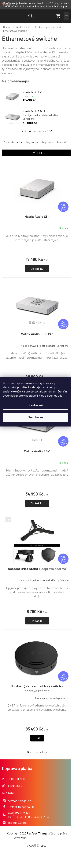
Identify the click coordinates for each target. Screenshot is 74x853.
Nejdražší (47, 141)
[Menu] (66, 16)
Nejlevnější (32, 141)
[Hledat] (30, 16)
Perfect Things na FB (21, 807)
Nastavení (36, 405)
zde (60, 395)
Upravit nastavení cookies (44, 837)
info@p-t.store (17, 822)
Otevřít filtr (37, 152)
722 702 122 (22, 813)
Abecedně (62, 141)
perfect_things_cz (19, 801)
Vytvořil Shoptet (37, 845)
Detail (37, 738)
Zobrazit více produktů (35, 131)
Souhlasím (35, 417)
